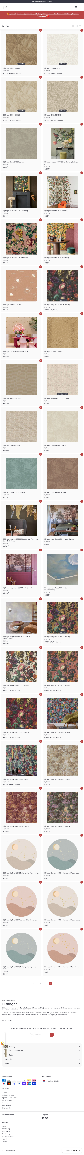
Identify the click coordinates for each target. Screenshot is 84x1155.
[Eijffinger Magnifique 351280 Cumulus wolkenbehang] (62, 573)
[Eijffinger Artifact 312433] (62, 336)
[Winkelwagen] (75, 7)
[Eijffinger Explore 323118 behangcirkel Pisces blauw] (62, 858)
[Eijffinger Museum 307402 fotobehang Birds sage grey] (62, 147)
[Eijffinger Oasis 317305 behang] (21, 477)
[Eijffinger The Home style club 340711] (21, 336)
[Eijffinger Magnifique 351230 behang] (21, 670)
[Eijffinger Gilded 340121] (21, 53)
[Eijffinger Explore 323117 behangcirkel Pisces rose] (21, 905)
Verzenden (5, 1103)
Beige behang (6, 1131)
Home (3, 1000)
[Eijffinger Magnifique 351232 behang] (62, 717)
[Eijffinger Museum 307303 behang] (62, 242)
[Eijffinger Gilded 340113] (62, 100)
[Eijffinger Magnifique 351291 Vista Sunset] (21, 573)
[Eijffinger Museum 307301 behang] (62, 195)
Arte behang (6, 1129)
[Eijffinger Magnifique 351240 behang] (62, 764)
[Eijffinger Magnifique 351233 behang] (62, 670)
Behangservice (6, 1108)
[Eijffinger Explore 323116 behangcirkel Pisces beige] (62, 905)
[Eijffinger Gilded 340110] (62, 53)
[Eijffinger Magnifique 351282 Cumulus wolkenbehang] (21, 622)
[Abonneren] (52, 1035)
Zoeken (4, 1093)
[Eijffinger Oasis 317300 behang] (62, 430)
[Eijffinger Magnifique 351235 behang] (21, 717)
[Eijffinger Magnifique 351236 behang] (62, 289)
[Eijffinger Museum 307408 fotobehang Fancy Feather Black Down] (21, 525)
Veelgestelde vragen (8, 1095)
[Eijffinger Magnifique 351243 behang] (21, 811)
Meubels (4, 1139)
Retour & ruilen (6, 1100)
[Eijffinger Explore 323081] (21, 289)
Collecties (10, 1000)
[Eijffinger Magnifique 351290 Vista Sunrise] (62, 524)
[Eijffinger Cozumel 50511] (21, 430)
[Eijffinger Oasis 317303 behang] (62, 477)
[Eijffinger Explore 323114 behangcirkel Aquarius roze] (62, 952)
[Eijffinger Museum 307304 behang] (21, 242)
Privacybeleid (6, 1105)
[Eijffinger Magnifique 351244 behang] (62, 811)
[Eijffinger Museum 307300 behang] (21, 195)
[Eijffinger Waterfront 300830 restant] (62, 383)
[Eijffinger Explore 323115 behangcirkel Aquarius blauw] (21, 952)
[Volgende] (50, 983)
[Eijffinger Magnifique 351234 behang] (62, 621)
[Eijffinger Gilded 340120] (21, 100)
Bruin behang (6, 1134)
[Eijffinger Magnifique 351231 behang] (21, 764)
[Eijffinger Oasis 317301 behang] (21, 147)
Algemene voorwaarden (9, 1098)
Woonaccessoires (8, 1136)
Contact (4, 1142)
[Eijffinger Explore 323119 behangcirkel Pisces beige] (21, 858)
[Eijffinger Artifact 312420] (21, 383)
